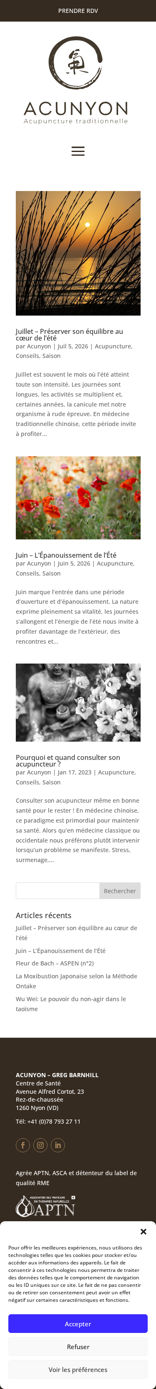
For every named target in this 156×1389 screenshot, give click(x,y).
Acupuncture (113, 346)
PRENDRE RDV (78, 11)
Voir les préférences (78, 1369)
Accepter (78, 1324)
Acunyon (39, 346)
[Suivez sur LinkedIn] (58, 1145)
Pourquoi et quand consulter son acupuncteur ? (68, 761)
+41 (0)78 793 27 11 (54, 1121)
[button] (143, 1231)
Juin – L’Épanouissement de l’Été (66, 555)
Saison (51, 356)
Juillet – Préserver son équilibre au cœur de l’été (69, 335)
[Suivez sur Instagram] (40, 1145)
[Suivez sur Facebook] (23, 1145)
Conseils (27, 356)
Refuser (78, 1346)
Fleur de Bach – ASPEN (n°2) (55, 963)
